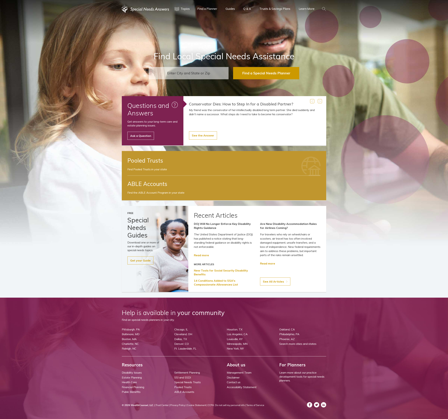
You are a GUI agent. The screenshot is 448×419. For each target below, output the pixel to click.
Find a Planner (207, 9)
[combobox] (189, 73)
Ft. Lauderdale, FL (185, 348)
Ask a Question (140, 136)
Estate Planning (132, 377)
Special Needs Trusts (187, 382)
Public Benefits (131, 392)
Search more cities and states (297, 344)
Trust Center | (163, 405)
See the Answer (203, 135)
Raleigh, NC (129, 348)
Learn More (306, 9)
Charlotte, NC (130, 344)
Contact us (233, 382)
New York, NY (235, 348)
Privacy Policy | (178, 405)
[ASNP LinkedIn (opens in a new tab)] (323, 404)
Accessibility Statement (242, 387)
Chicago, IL (181, 329)
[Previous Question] (312, 101)
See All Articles (274, 281)
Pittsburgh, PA (131, 329)
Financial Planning (133, 387)
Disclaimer (233, 377)
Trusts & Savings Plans (274, 9)
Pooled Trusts (183, 387)
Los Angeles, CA (237, 334)
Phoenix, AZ (287, 339)
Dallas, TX (180, 339)
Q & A (247, 9)
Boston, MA (129, 339)
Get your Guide (140, 260)
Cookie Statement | (197, 405)
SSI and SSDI (182, 377)
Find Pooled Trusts (147, 169)
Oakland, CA (287, 329)
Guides (230, 9)
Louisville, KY (235, 339)
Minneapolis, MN (237, 344)
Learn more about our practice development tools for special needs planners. (301, 376)
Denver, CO (181, 344)
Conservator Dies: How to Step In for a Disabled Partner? (241, 104)
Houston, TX (234, 329)
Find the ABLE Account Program (155, 192)
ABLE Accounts (184, 392)
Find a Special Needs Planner (266, 73)
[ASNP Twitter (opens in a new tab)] (316, 404)
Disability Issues (132, 372)
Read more (201, 255)
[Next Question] (320, 101)
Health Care (129, 382)
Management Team (239, 372)
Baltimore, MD (130, 334)
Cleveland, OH (183, 334)
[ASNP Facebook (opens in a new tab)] (309, 404)
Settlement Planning (187, 372)
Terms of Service (255, 405)
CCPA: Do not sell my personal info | (227, 405)
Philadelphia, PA (289, 334)
